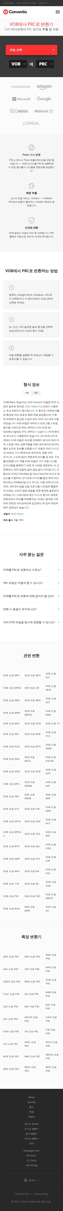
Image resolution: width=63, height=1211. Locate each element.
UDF (41, 461)
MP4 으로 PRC (32, 956)
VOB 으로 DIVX (33, 723)
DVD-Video (31, 406)
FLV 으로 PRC (10, 1043)
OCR (31, 1143)
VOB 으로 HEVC (11, 771)
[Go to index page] (15, 11)
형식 (31, 1106)
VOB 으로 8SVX (11, 908)
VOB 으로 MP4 (11, 675)
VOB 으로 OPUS (12, 821)
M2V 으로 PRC (11, 1056)
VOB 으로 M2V (33, 771)
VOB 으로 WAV (11, 723)
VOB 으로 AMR (11, 858)
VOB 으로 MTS (33, 746)
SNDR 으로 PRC (12, 981)
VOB (27, 393)
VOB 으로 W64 (11, 871)
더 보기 (42, 3)
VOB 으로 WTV (11, 846)
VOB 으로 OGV (33, 821)
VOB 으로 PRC (32, 896)
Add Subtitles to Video (26, 3)
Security (31, 1102)
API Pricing (31, 1165)
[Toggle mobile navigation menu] (58, 12)
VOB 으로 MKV (33, 700)
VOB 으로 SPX (32, 858)
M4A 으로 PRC (32, 981)
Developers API (31, 1150)
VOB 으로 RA (32, 883)
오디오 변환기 (31, 1128)
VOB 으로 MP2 (11, 783)
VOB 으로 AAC (32, 846)
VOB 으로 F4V (32, 808)
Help (31, 1111)
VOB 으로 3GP (11, 734)
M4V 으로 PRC (32, 1056)
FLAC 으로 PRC (11, 994)
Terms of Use (22, 1193)
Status (31, 1116)
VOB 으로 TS (53, 723)
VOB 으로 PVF (11, 896)
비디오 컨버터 (31, 1123)
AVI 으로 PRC (32, 994)
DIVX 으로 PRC (11, 1031)
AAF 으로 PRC (32, 1006)
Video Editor (8, 3)
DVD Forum (17, 513)
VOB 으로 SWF (11, 796)
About (31, 1097)
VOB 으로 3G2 (32, 833)
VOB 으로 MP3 (33, 675)
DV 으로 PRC (32, 1031)
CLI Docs (31, 1160)
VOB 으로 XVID (11, 758)
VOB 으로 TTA (11, 883)
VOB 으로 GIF (32, 687)
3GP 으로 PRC (32, 969)
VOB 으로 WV (32, 871)
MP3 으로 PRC (11, 956)
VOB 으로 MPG (11, 700)
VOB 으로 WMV (11, 712)
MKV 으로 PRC (11, 1068)
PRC (36, 393)
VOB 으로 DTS (11, 808)
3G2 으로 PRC (10, 1006)
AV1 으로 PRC (10, 1018)
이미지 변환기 (31, 1138)
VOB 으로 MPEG (12, 687)
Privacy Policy (41, 1193)
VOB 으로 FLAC (11, 746)
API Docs (31, 1155)
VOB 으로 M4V (33, 734)
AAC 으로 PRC (11, 969)
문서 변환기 (31, 1133)
